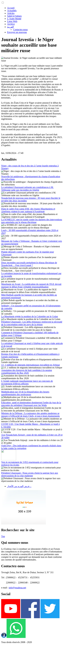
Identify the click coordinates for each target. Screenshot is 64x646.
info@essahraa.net (17, 587)
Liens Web (12, 21)
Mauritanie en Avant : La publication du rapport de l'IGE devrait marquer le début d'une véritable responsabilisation (31, 285)
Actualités (12, 10)
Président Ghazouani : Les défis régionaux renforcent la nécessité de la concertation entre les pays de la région (31, 323)
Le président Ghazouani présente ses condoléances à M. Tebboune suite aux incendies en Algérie (27, 188)
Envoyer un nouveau (17, 32)
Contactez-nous (20, 29)
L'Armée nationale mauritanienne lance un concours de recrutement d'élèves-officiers (27, 382)
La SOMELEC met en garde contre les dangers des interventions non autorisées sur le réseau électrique (31, 221)
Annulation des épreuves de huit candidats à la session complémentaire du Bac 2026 (26, 371)
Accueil (10, 8)
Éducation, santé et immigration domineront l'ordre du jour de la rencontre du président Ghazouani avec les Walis (31, 403)
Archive (11, 24)
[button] (3, 3)
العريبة (10, 27)
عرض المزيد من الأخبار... (19, 486)
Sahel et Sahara (14, 16)
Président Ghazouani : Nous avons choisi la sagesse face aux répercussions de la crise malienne (29, 474)
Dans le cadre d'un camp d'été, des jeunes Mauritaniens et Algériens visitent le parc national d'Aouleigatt (28, 210)
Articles (10, 13)
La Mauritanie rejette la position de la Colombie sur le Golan (29, 316)
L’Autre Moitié (14, 18)
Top (3, 536)
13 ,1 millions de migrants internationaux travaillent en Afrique (30, 365)
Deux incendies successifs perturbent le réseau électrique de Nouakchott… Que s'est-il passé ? (29, 264)
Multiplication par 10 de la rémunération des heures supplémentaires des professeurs (25, 393)
